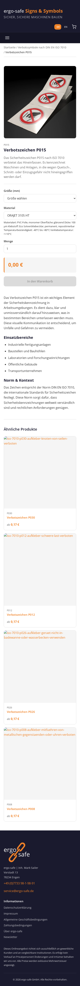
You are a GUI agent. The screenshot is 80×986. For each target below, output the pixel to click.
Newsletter (10, 937)
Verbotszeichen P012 (21, 614)
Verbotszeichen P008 (21, 809)
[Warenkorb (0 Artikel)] (74, 27)
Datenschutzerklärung (17, 907)
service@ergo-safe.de (19, 891)
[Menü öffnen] (7, 38)
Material (9, 208)
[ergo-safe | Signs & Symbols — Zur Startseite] (40, 852)
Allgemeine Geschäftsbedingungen (25, 919)
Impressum (11, 913)
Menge (8, 241)
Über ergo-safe (13, 931)
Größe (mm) (12, 191)
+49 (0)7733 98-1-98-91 (19, 883)
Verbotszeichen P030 (21, 517)
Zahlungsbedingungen (18, 925)
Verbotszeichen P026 (21, 712)
